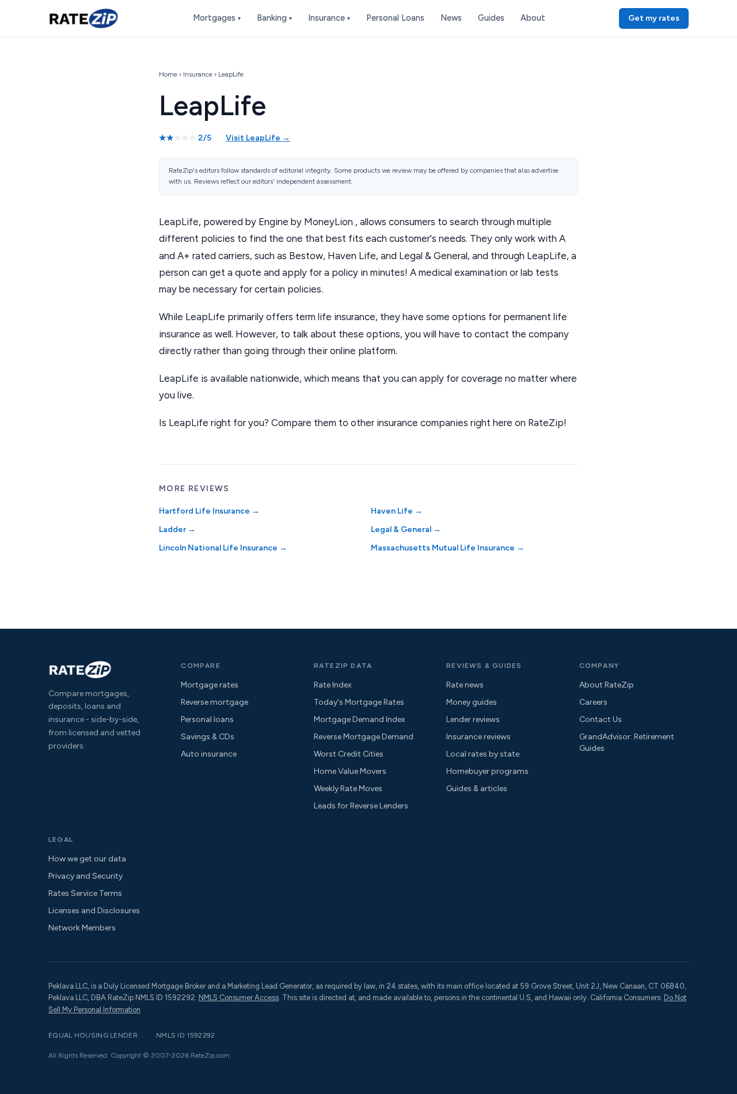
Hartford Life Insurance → (209, 511)
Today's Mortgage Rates (359, 702)
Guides (491, 18)
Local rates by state (482, 754)
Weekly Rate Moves (348, 788)
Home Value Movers (350, 771)
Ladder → (177, 529)
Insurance (329, 18)
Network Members (82, 928)
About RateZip (606, 685)
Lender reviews (473, 719)
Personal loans (207, 719)
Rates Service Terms (85, 893)
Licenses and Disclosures (94, 911)
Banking (274, 18)
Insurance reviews (478, 737)
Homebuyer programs (487, 771)
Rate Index (333, 685)
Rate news (465, 685)
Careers (593, 702)
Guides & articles (476, 788)
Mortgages (217, 18)
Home (168, 74)
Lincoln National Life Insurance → (223, 548)
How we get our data (87, 859)
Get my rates (653, 18)
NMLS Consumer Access (239, 997)
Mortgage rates (209, 685)
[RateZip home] (83, 18)
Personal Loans (395, 18)
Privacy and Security (85, 876)
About (533, 18)
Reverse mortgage (214, 702)
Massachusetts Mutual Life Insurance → (448, 548)
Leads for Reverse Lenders (361, 806)
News (451, 18)
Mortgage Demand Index (359, 719)
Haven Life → (397, 511)
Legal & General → (406, 529)
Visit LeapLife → (258, 138)
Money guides (471, 702)
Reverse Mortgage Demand (363, 737)
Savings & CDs (207, 737)
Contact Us (600, 719)
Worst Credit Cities (348, 754)
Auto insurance (209, 754)
